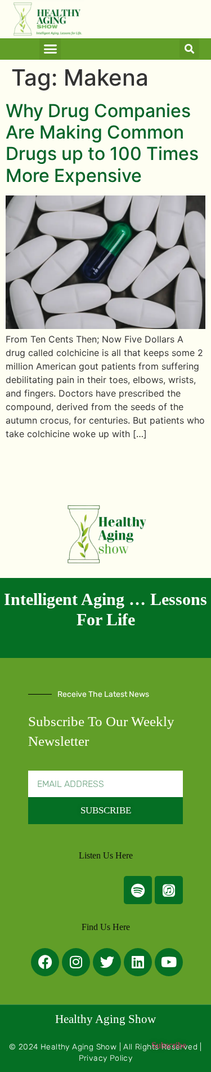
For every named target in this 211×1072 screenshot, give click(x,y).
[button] (50, 49)
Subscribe (168, 1045)
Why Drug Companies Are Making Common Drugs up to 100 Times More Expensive (102, 143)
